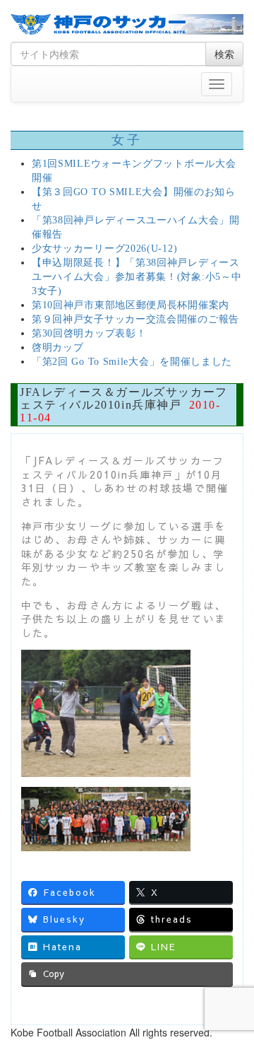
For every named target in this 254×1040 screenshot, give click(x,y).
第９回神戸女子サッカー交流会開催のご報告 (135, 319)
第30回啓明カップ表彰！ (89, 333)
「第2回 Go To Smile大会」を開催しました (132, 361)
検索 (224, 54)
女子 (126, 140)
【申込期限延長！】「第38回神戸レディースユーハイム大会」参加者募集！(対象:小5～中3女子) (136, 276)
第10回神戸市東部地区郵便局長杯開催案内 (130, 305)
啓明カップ (58, 347)
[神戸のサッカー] (127, 24)
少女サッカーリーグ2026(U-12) (104, 248)
